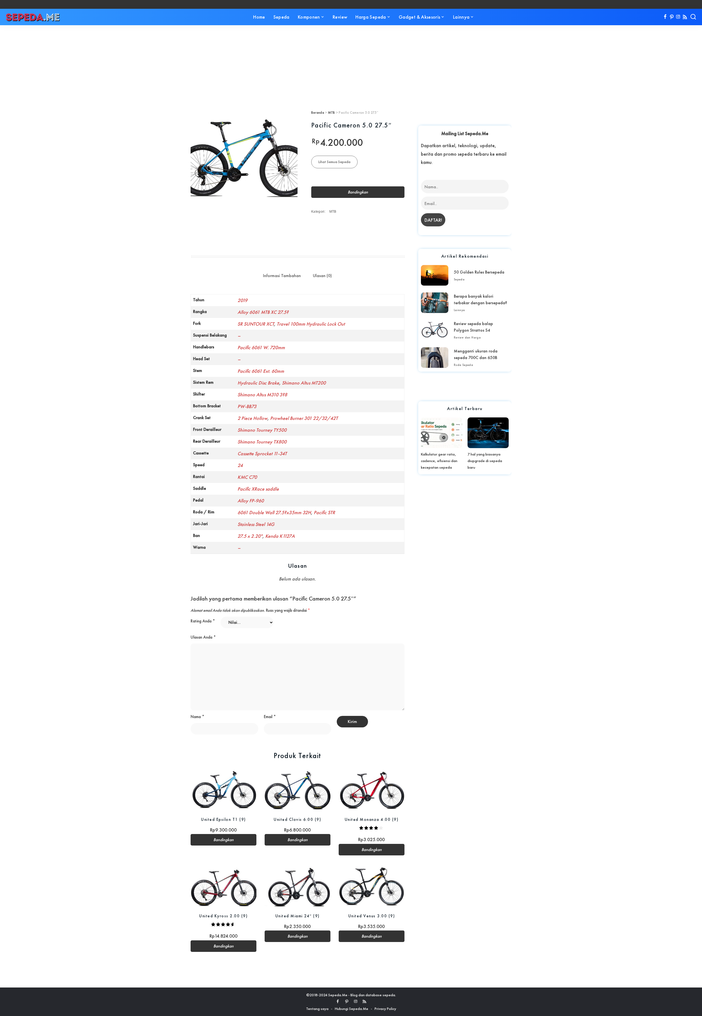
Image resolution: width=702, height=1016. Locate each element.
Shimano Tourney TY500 (262, 430)
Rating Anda (203, 621)
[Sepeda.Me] (32, 17)
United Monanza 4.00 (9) (372, 819)
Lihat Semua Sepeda (334, 161)
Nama (197, 716)
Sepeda (459, 279)
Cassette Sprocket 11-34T (262, 453)
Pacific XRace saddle (258, 489)
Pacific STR (324, 512)
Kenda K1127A (280, 536)
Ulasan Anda (203, 637)
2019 (242, 300)
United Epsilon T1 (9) (223, 819)
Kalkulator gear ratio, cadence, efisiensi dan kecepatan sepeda (439, 461)
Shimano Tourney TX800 (262, 442)
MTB (331, 112)
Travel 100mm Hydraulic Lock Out (311, 324)
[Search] (693, 17)
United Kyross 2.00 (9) (223, 915)
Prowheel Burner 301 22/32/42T (304, 418)
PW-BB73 (246, 406)
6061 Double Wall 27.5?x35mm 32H (274, 512)
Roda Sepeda (463, 365)
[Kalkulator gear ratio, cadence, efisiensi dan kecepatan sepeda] (441, 432)
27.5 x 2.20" (249, 536)
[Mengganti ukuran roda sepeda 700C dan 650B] (434, 357)
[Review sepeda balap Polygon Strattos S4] (434, 330)
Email (270, 716)
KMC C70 (247, 477)
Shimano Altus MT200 (304, 383)
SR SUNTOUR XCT (255, 324)
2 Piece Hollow (252, 418)
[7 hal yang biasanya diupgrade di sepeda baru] (488, 432)
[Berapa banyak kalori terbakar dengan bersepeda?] (434, 302)
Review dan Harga (467, 337)
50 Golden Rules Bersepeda (479, 272)
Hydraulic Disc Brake (258, 383)
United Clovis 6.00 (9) (297, 819)
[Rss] (685, 17)
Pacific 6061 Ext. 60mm (260, 371)
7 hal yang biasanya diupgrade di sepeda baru (485, 461)
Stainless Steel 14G (255, 524)
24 (240, 465)
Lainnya (459, 310)
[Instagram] (678, 17)
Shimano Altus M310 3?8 (262, 394)
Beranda (317, 112)
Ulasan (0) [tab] (322, 275)
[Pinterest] (671, 17)
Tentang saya (317, 1008)
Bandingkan (358, 192)
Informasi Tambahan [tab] (282, 275)
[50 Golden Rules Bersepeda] (434, 275)
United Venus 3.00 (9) (371, 915)
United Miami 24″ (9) (297, 915)
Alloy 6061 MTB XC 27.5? (262, 312)
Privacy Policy (385, 1008)
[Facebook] (665, 17)
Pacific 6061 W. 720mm (261, 347)
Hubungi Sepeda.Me (351, 1008)
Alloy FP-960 (250, 500)
